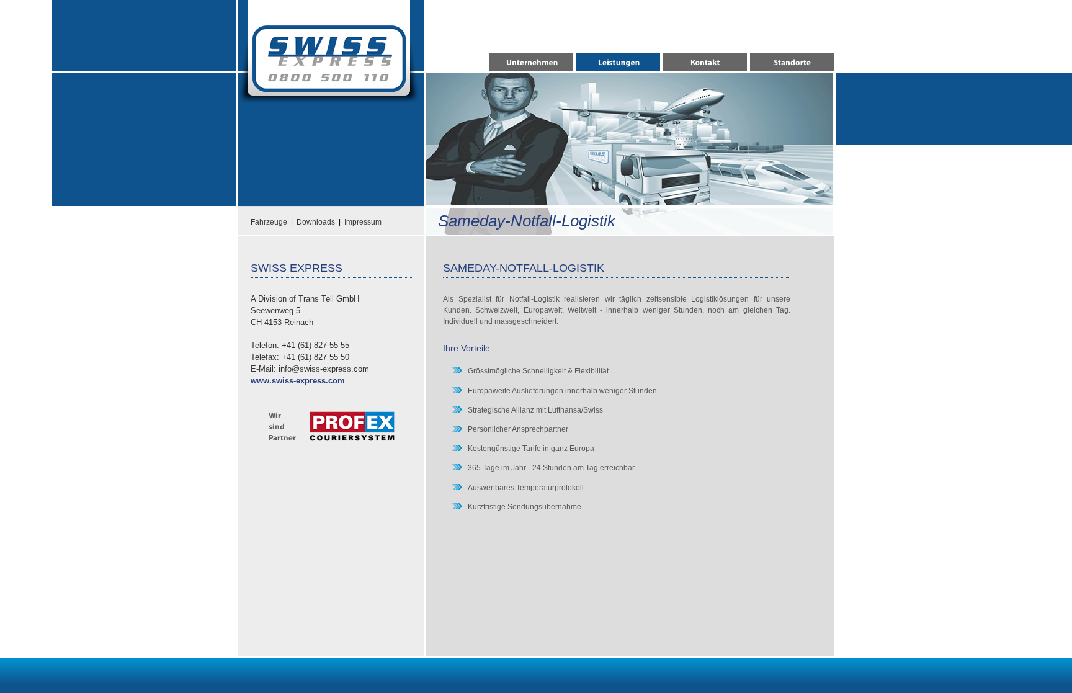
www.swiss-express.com (298, 381)
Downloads (316, 222)
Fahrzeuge (269, 222)
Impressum (363, 222)
